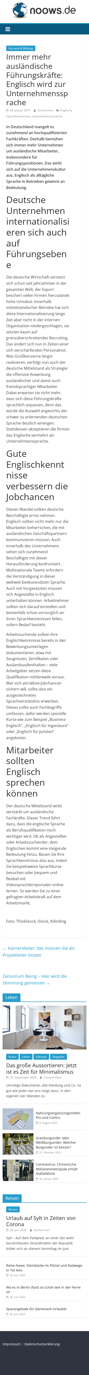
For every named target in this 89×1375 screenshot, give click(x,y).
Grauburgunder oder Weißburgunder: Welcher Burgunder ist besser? (56, 1142)
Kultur (12, 1057)
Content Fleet (52, 1077)
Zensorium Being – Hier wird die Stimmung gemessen (35, 979)
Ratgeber (58, 1057)
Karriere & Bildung (21, 48)
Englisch (65, 110)
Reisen (13, 1209)
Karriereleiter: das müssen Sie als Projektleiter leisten (39, 951)
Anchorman (46, 110)
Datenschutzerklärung (42, 1344)
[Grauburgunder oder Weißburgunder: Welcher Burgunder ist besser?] (18, 1136)
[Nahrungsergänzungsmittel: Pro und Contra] (18, 1111)
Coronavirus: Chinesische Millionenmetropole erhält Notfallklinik (57, 1169)
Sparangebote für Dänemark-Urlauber (36, 1309)
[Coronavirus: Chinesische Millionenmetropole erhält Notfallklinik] (18, 1162)
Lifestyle (41, 1057)
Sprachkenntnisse (18, 116)
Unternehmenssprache (47, 116)
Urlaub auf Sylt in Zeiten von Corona (41, 1221)
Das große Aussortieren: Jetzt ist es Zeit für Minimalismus (41, 1068)
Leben (26, 1057)
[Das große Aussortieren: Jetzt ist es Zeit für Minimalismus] (44, 1008)
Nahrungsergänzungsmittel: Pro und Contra (58, 1115)
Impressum (12, 1344)
